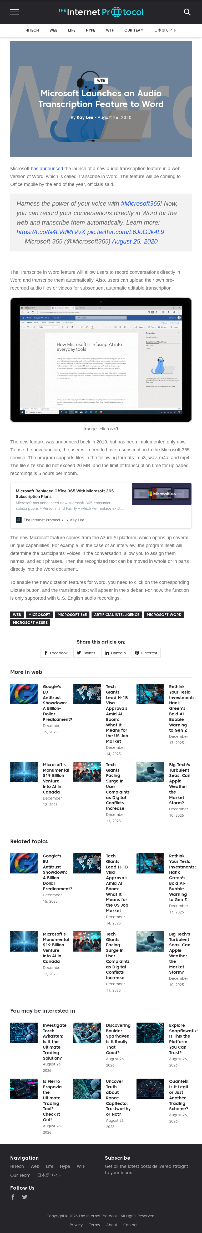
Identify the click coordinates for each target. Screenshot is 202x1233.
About (111, 1224)
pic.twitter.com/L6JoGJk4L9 (125, 231)
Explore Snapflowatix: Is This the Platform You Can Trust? (183, 1039)
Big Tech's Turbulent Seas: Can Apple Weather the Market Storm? (179, 784)
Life (71, 30)
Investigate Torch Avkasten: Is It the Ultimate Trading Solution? (55, 1042)
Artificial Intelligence (116, 614)
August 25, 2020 (135, 241)
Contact (130, 1224)
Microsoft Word (164, 614)
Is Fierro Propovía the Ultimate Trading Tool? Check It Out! (52, 1100)
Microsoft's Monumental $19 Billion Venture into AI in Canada (56, 778)
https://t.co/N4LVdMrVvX (51, 231)
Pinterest (149, 653)
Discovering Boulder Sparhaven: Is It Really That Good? (118, 1039)
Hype (90, 30)
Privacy (76, 1224)
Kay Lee (82, 117)
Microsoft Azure (30, 622)
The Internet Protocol (98, 1216)
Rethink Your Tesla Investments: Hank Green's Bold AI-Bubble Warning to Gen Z (182, 708)
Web (53, 30)
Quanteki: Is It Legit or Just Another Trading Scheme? (179, 1095)
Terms (94, 1224)
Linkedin (118, 653)
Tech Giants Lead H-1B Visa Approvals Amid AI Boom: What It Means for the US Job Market (117, 714)
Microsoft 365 (72, 614)
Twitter (89, 653)
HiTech (32, 30)
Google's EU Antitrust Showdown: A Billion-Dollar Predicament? (57, 703)
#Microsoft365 (140, 203)
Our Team (134, 30)
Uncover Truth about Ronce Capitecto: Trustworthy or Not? (118, 1098)
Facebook (59, 653)
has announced (47, 168)
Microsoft (39, 614)
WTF (110, 30)
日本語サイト (165, 30)
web (101, 80)
